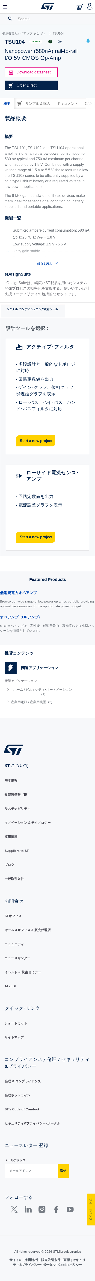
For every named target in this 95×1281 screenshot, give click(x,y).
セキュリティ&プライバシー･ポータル (32, 1123)
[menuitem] (40, 692)
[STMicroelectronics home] (47, 6)
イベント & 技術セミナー (23, 972)
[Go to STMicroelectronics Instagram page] (42, 1210)
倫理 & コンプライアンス (23, 1081)
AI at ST (11, 986)
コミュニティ (14, 944)
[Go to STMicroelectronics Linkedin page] (28, 1210)
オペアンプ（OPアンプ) (20, 617)
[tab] (7, 103)
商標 (66, 1260)
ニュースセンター (17, 958)
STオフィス (13, 916)
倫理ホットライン (17, 1095)
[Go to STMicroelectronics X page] (15, 1210)
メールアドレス (15, 1160)
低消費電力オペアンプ (18, 593)
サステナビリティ (17, 808)
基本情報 (11, 780)
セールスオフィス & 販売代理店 (28, 930)
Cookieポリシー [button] (69, 1264)
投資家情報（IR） (17, 794)
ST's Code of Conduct (22, 1109)
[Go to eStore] (80, 7)
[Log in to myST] (90, 6)
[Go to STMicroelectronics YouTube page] (70, 1210)
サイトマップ (14, 1037)
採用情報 (11, 836)
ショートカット (16, 1023)
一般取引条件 (14, 879)
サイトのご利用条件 (24, 1260)
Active (36, 41)
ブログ (9, 865)
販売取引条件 (51, 1260)
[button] (5, 6)
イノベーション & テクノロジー (28, 822)
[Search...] (10, 18)
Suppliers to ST (17, 851)
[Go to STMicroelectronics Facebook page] (56, 1210)
